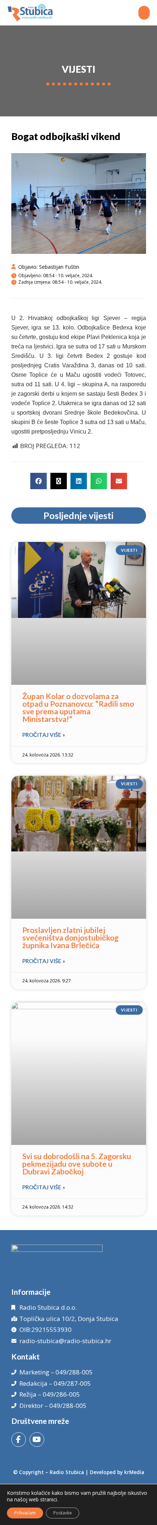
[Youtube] (37, 1439)
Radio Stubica (67, 1472)
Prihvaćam (25, 1513)
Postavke (62, 1513)
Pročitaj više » (43, 734)
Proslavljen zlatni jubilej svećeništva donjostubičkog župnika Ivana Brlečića (70, 937)
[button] (144, 13)
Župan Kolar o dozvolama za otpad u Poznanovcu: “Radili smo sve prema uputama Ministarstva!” (78, 707)
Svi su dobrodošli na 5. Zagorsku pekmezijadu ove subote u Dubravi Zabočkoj (76, 1163)
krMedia (134, 1472)
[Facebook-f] (18, 1439)
